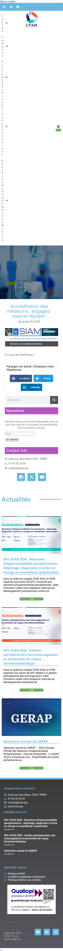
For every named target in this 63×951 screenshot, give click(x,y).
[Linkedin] (47, 932)
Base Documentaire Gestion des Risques (3, 200)
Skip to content (7, 1)
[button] (21, 378)
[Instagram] (55, 932)
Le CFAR (2, 23)
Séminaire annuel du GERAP (25, 741)
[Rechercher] (54, 400)
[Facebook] (38, 932)
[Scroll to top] (1, 950)
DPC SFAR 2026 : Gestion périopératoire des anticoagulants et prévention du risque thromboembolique (30, 657)
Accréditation (2, 77)
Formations (3, 46)
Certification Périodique (2, 127)
